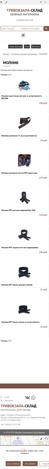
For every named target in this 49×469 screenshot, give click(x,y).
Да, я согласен (13, 462)
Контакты (36, 46)
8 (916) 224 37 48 (12, 424)
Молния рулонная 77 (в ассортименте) (19, 135)
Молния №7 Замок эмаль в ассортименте (20, 322)
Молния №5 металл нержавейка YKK (18, 210)
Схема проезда (15, 46)
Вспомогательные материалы (24, 54)
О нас (26, 46)
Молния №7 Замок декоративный (16, 284)
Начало (6, 54)
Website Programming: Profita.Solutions (30, 432)
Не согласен (30, 462)
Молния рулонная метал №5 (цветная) (19, 173)
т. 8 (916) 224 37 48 (24, 20)
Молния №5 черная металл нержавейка (19, 247)
